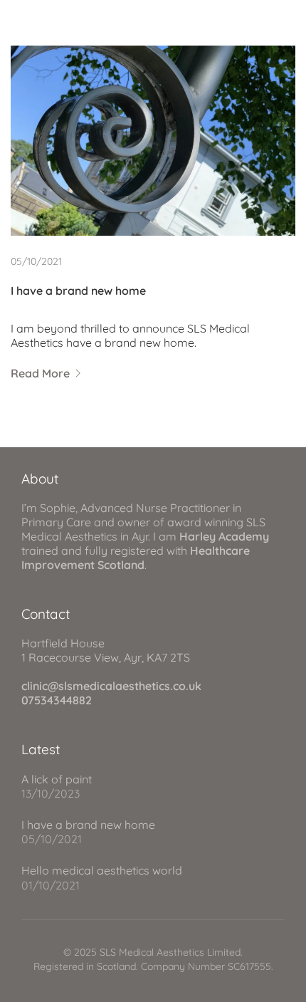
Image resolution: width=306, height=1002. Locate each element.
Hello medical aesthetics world (101, 870)
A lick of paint (56, 779)
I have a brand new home (78, 290)
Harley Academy (224, 536)
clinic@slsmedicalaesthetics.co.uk (111, 686)
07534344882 (56, 700)
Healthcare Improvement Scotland (135, 557)
